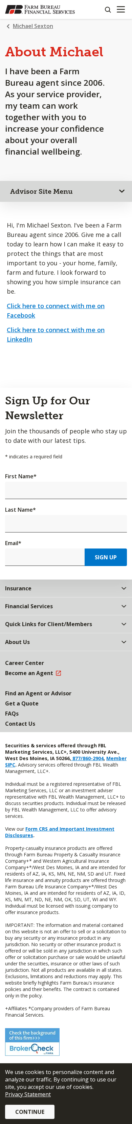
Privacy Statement (28, 1094)
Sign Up (106, 557)
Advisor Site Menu (41, 191)
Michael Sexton (33, 26)
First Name (21, 476)
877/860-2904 (87, 758)
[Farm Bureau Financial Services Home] (40, 9)
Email (13, 543)
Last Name (20, 509)
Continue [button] (29, 1112)
